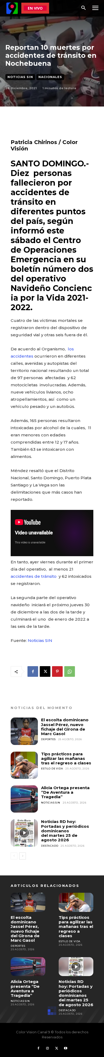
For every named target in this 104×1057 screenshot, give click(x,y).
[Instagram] (47, 1048)
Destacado (49, 845)
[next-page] (22, 856)
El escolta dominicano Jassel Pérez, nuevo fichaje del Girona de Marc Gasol (65, 726)
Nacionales (50, 77)
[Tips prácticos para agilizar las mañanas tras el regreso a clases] (24, 765)
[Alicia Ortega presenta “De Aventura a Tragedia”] (24, 799)
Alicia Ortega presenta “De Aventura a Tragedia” (65, 792)
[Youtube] (65, 1048)
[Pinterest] (57, 671)
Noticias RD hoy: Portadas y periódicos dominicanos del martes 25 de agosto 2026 (65, 830)
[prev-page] (14, 856)
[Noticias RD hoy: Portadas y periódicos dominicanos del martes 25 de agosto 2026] (24, 832)
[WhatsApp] (69, 671)
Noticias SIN (20, 77)
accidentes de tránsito (34, 576)
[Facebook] (32, 671)
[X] (45, 671)
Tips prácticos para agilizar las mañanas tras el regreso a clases (66, 758)
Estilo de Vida (52, 768)
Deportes (48, 739)
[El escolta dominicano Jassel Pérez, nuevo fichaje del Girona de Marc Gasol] (24, 731)
